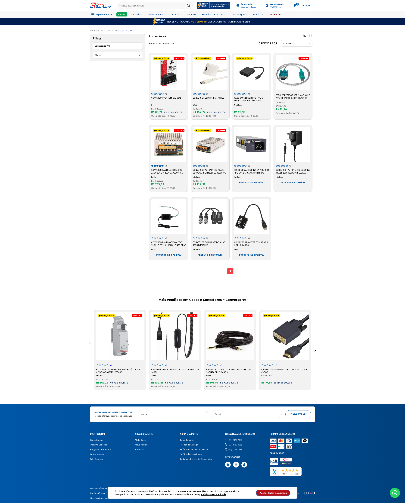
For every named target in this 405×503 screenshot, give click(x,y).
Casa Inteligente (239, 14)
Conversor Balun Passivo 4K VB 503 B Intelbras (209, 243)
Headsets (176, 14)
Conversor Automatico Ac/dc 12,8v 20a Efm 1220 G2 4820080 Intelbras (166, 171)
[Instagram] (236, 465)
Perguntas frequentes (100, 449)
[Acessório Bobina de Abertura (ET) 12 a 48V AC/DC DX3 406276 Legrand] (120, 336)
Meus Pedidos (142, 444)
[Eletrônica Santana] (100, 5)
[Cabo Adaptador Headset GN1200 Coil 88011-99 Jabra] (175, 336)
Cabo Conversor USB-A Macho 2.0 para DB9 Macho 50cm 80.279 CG (293, 96)
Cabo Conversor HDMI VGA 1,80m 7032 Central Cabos (284, 370)
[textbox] (155, 5)
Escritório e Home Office (213, 14)
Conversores (126, 30)
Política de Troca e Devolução (194, 449)
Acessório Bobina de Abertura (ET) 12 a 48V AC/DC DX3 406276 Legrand (118, 370)
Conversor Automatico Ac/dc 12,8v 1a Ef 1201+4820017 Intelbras (168, 243)
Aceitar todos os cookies (273, 493)
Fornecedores (97, 454)
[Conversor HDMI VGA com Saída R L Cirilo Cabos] (251, 216)
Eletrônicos (258, 14)
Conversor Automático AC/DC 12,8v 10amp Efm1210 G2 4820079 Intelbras (208, 171)
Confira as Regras (239, 21)
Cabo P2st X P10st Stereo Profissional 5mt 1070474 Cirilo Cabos (228, 370)
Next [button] (315, 346)
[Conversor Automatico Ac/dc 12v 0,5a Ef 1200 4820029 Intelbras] (293, 144)
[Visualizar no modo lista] (304, 36)
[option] (120, 350)
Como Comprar (187, 440)
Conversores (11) (102, 46)
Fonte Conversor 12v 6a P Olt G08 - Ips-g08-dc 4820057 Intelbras (251, 171)
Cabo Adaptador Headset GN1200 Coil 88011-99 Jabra (175, 370)
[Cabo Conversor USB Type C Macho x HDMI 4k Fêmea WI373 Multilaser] (251, 72)
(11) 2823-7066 (235, 440)
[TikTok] (244, 465)
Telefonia (191, 14)
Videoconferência (157, 14)
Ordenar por (268, 43)
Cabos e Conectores (107, 30)
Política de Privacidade (213, 494)
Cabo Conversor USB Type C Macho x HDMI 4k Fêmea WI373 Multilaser (248, 99)
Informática (136, 14)
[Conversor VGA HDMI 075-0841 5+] (168, 72)
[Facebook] (228, 465)
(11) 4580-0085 (235, 444)
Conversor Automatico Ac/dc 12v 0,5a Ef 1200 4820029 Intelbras (293, 171)
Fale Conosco (96, 459)
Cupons (121, 14)
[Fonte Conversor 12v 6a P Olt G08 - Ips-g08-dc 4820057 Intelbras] (251, 144)
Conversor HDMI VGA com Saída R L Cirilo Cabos (251, 243)
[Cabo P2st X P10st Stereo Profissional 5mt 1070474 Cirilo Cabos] (230, 336)
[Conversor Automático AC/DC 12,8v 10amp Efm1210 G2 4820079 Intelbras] (210, 144)
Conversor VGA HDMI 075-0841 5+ (167, 97)
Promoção (275, 14)
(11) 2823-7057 (235, 449)
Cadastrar (298, 414)
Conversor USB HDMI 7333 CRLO (208, 97)
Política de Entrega (189, 444)
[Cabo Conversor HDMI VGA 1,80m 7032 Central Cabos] (285, 336)
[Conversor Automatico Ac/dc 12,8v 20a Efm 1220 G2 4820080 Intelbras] (168, 144)
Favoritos (139, 449)
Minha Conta (140, 440)
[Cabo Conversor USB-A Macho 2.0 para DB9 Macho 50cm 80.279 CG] (293, 72)
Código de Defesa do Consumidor (196, 459)
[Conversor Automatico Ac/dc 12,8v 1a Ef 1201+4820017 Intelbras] (168, 216)
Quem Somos (96, 440)
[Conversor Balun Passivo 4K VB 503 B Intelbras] (210, 216)
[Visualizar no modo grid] (310, 36)
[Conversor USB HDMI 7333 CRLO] (210, 72)
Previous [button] (89, 346)
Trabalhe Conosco (98, 444)
